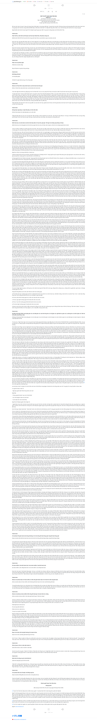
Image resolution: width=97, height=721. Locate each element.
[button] (48, 11)
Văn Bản (30, 1)
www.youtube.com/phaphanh (19, 719)
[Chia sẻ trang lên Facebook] (19, 716)
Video (35, 1)
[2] (12, 700)
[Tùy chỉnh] (42, 11)
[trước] (34, 5)
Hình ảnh (40, 1)
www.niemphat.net (19, 706)
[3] (12, 704)
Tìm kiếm (47, 1)
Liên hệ (52, 1)
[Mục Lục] (48, 5)
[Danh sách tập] (45, 8)
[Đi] (52, 8)
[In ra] (56, 11)
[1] (12, 691)
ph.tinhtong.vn (17, 1)
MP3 (25, 1)
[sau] (63, 5)
